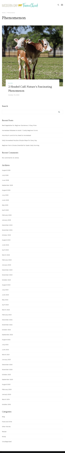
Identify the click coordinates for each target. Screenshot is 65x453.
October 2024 (6, 235)
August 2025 (6, 190)
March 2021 (6, 354)
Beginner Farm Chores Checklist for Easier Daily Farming (20, 145)
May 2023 (5, 300)
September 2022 (7, 334)
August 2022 (6, 339)
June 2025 (5, 200)
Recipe (4, 431)
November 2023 (7, 275)
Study (4, 436)
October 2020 (6, 374)
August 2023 (6, 285)
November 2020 (7, 369)
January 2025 (6, 220)
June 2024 (5, 245)
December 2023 (7, 270)
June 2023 (5, 295)
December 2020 (7, 364)
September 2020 (7, 379)
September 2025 (7, 185)
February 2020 (7, 389)
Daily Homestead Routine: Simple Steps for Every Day (19, 140)
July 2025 (5, 195)
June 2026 (5, 180)
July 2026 (5, 175)
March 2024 (6, 255)
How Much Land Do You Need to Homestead (16, 135)
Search (5, 106)
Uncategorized (7, 441)
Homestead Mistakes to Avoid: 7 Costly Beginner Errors (20, 130)
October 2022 (6, 330)
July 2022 (5, 344)
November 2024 (7, 230)
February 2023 (7, 315)
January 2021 (6, 359)
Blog (10, 83)
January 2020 (6, 394)
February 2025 (7, 215)
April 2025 (5, 210)
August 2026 (6, 170)
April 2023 (5, 305)
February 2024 (7, 260)
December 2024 (7, 225)
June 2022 (5, 349)
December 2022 (7, 320)
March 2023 (6, 310)
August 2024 (6, 240)
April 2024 (5, 250)
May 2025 (5, 205)
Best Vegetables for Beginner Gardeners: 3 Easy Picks (19, 125)
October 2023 (6, 280)
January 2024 (6, 265)
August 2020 (6, 384)
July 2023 (5, 290)
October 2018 (6, 404)
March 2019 (6, 399)
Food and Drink (7, 421)
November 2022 (7, 325)
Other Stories (6, 426)
